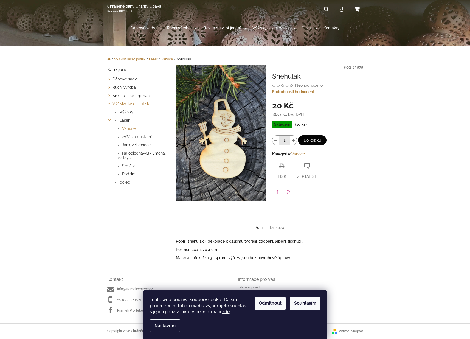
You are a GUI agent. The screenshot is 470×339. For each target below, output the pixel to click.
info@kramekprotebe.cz (135, 289)
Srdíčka (128, 166)
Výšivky (126, 112)
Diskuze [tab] (277, 227)
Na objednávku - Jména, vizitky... (142, 155)
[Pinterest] (288, 192)
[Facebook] (277, 192)
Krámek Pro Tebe (130, 310)
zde (226, 311)
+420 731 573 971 (129, 300)
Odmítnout (270, 303)
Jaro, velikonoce (136, 145)
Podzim (128, 174)
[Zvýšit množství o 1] (293, 140)
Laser (124, 120)
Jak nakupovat (249, 287)
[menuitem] (146, 28)
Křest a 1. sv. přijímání (131, 95)
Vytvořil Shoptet (351, 331)
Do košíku (312, 140)
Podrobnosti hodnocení (293, 91)
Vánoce (128, 128)
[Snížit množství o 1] (275, 140)
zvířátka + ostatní (136, 137)
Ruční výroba (124, 87)
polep (124, 182)
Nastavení (165, 325)
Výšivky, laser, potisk (130, 104)
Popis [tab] (259, 227)
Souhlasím (305, 303)
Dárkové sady (124, 79)
